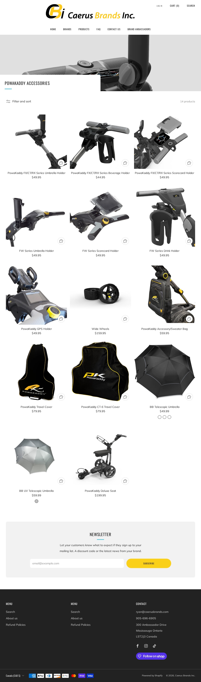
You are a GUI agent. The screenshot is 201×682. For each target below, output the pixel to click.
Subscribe (148, 563)
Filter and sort (21, 101)
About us (11, 618)
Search (191, 5)
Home (53, 29)
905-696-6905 (146, 618)
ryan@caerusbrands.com (152, 612)
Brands (67, 29)
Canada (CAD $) (13, 675)
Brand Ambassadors (139, 29)
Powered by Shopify (152, 675)
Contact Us (114, 29)
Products (84, 29)
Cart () (174, 5)
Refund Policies (16, 625)
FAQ (98, 29)
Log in (159, 6)
